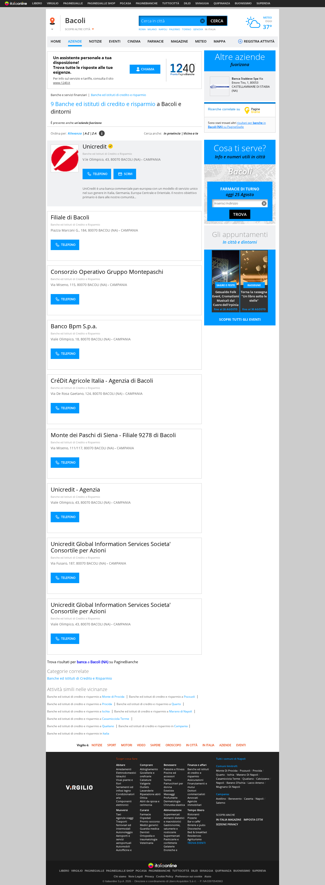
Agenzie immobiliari (194, 803)
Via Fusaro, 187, (63, 563)
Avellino (221, 798)
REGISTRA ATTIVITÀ (258, 41)
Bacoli (75, 20)
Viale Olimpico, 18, (66, 339)
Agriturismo (194, 839)
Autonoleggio (124, 832)
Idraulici (121, 776)
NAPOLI (163, 29)
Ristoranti (193, 814)
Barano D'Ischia (236, 782)
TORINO (186, 29)
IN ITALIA (210, 29)
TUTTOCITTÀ (170, 3)
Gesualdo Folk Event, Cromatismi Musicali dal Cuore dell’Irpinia (225, 298)
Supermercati (172, 814)
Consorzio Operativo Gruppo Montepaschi (107, 272)
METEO (201, 41)
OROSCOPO (173, 745)
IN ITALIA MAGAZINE (228, 819)
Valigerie (145, 783)
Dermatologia (172, 801)
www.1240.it (61, 83)
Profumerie (170, 797)
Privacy (149, 876)
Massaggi (169, 794)
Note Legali (135, 876)
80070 (115, 159)
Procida (107, 704)
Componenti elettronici (124, 803)
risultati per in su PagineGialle (237, 125)
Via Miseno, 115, (64, 284)
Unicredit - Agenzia (75, 489)
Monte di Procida (113, 697)
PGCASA (125, 3)
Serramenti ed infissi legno (124, 788)
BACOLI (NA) (131, 159)
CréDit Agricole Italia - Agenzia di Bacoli (102, 380)
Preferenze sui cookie (188, 876)
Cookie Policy (164, 876)
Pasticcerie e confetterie (171, 841)
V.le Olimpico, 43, (97, 159)
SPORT (111, 745)
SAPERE (155, 745)
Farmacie (145, 814)
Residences (194, 835)
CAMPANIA (152, 159)
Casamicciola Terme (115, 719)
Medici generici (149, 825)
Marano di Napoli (180, 711)
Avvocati (192, 797)
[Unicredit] (64, 158)
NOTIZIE (95, 41)
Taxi (118, 814)
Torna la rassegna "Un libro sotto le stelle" (254, 296)
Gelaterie (169, 846)
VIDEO (141, 745)
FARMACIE (156, 41)
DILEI (187, 3)
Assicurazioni (195, 780)
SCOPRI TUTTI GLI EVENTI (240, 319)
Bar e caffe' (194, 821)
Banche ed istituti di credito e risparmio (198, 772)
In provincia (172, 133)
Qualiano (108, 726)
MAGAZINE (179, 41)
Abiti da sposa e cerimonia (149, 803)
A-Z (87, 133)
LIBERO (37, 3)
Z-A (94, 133)
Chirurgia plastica (174, 805)
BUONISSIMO (243, 3)
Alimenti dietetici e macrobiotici (174, 819)
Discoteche (194, 828)
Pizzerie (192, 818)
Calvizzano (262, 778)
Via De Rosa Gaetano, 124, (72, 393)
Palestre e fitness (174, 769)
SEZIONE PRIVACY (227, 824)
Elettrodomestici (126, 772)
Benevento (235, 798)
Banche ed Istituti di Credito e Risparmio (107, 153)
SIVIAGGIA (202, 3)
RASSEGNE (254, 285)
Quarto (176, 704)
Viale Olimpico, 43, (66, 502)
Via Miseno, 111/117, (67, 448)
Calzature (145, 780)
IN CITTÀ (191, 745)
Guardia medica (149, 828)
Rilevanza (75, 133)
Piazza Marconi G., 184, (69, 230)
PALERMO (174, 29)
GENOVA (198, 29)
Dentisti (144, 832)
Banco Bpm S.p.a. (74, 326)
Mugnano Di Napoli (228, 786)
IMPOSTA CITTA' (253, 819)
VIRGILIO (53, 3)
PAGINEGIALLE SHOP (101, 3)
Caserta (248, 798)
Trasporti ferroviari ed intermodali (123, 825)
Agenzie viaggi (124, 818)
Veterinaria (146, 843)
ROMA (142, 29)
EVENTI (114, 41)
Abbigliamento (149, 769)
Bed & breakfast (197, 832)
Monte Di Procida (226, 770)
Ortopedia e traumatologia (148, 837)
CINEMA (134, 41)
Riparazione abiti (150, 794)
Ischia (106, 711)
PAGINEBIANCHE (147, 3)
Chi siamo (120, 876)
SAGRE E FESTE (226, 285)
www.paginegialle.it (256, 110)
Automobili (123, 846)
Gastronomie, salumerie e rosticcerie (172, 828)
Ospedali (145, 818)
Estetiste (169, 790)
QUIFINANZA (222, 3)
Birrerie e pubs (196, 825)
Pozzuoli (189, 697)
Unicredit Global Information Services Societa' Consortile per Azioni (111, 547)
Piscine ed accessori (170, 774)
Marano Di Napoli (247, 774)
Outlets (144, 787)
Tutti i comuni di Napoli (231, 758)
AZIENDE (75, 41)
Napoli (220, 782)
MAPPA (219, 41)
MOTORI (126, 745)
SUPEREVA (263, 3)
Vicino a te (190, 133)
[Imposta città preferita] (53, 21)
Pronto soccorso (150, 821)
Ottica (143, 797)
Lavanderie (146, 790)
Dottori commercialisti (196, 792)
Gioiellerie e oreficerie (147, 774)
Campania (181, 726)
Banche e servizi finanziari (69, 95)
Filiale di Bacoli (70, 217)
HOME (56, 41)
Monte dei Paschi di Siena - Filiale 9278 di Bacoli (113, 435)
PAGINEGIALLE (73, 3)
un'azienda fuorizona (88, 123)
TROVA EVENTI (196, 843)
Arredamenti (123, 769)
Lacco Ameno (256, 782)
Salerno (220, 802)
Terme (167, 780)
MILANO (152, 29)
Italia (106, 733)
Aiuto (207, 876)
